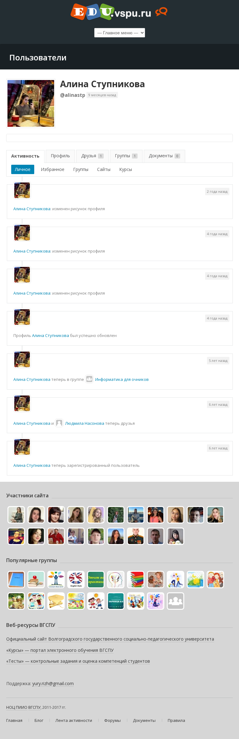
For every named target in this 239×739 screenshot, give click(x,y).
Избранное (52, 169)
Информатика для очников (122, 379)
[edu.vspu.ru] (119, 12)
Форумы (112, 720)
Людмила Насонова (84, 423)
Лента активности (73, 720)
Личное (22, 169)
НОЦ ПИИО (16, 707)
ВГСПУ (34, 707)
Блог (39, 720)
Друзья (91, 156)
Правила (176, 720)
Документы (163, 156)
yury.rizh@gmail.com (53, 683)
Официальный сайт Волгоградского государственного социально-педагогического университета (110, 639)
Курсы (125, 169)
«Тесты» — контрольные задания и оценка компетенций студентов (78, 661)
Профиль (60, 156)
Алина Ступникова (102, 84)
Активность (25, 156)
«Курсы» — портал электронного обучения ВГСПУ (60, 650)
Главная (14, 720)
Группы (125, 156)
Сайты (103, 169)
